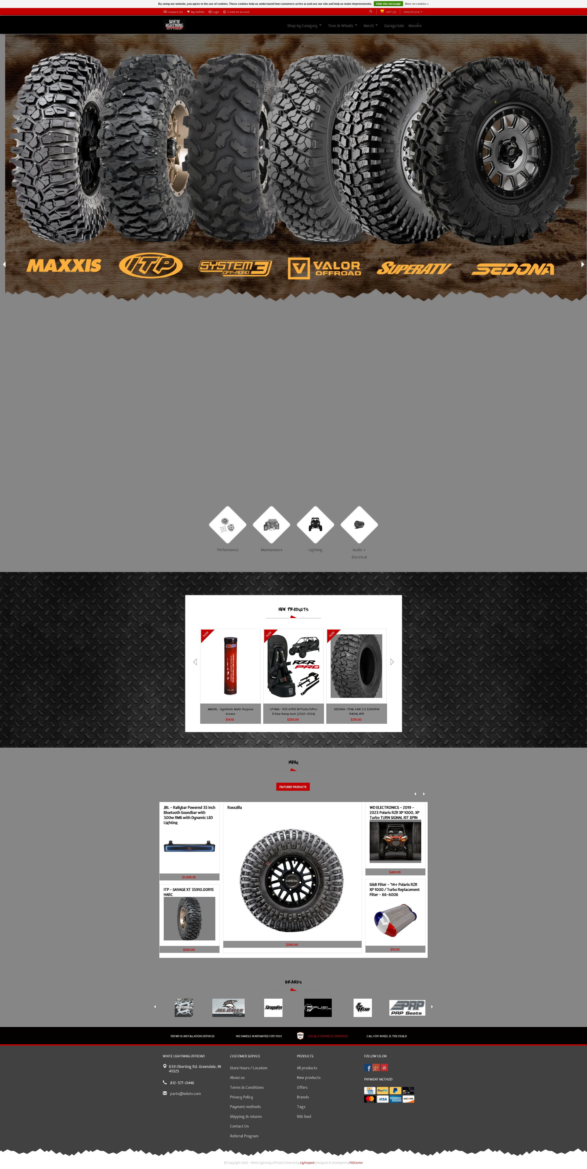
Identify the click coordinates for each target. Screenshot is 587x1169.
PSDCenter (356, 1162)
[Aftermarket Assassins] (183, 1008)
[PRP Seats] (407, 1008)
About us (237, 1077)
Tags (301, 1106)
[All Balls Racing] (228, 1008)
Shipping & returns (246, 1116)
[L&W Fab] (362, 1008)
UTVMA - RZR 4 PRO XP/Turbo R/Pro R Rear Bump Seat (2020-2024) (293, 711)
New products (309, 1077)
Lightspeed (307, 1162)
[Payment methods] (370, 1090)
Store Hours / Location (248, 1067)
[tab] (293, 786)
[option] (293, 162)
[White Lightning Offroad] (174, 24)
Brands (303, 1097)
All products (307, 1067)
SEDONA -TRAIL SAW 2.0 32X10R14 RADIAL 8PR (356, 711)
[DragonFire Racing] (273, 1008)
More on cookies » (417, 4)
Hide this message (388, 4)
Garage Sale (399, 25)
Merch (374, 25)
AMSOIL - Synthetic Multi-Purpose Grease (230, 711)
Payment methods (245, 1106)
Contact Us (239, 1126)
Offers (302, 1087)
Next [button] (582, 264)
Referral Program (244, 1136)
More (418, 25)
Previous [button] (4, 264)
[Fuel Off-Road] (318, 1008)
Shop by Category (307, 25)
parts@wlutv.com (185, 1093)
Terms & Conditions (247, 1087)
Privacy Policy (241, 1097)
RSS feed (304, 1116)
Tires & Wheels (345, 25)
